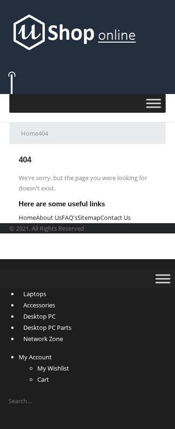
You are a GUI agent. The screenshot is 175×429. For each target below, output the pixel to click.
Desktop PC (39, 316)
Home (27, 217)
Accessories (39, 305)
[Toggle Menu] (153, 103)
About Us (49, 217)
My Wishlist (53, 368)
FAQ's (69, 217)
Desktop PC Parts (47, 327)
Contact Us (115, 217)
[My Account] (87, 59)
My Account (35, 357)
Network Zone (43, 338)
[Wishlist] (86, 72)
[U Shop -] (74, 31)
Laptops (34, 294)
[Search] (16, 419)
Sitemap (88, 217)
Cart (43, 379)
